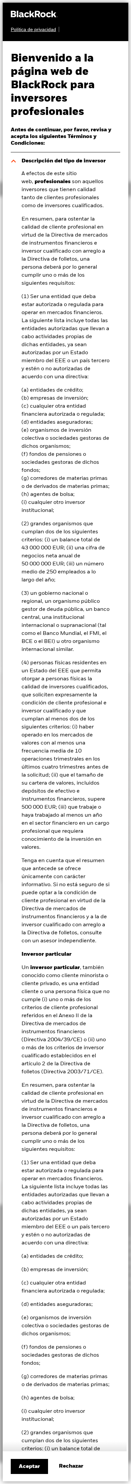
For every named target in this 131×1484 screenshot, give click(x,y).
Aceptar (29, 1466)
